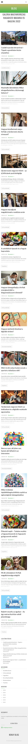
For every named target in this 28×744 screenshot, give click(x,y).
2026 (4, 690)
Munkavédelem (5, 107)
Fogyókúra (4, 266)
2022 (4, 700)
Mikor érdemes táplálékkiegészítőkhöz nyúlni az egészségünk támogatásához (14, 492)
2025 (4, 692)
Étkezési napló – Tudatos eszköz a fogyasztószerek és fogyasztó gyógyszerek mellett (13, 533)
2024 (4, 695)
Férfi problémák (5, 149)
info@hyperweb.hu (7, 727)
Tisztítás (4, 632)
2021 (4, 702)
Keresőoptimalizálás (6, 346)
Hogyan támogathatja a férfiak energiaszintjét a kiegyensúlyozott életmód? (13, 290)
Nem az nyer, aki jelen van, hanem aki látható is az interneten (11, 450)
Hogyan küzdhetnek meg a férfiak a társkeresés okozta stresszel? (12, 131)
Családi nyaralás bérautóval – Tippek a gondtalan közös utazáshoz (12, 50)
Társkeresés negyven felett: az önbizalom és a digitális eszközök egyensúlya (14, 409)
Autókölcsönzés (6, 67)
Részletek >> (11, 56)
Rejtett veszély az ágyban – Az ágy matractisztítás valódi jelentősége (13, 614)
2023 (4, 697)
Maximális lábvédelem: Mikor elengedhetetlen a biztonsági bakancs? (12, 90)
